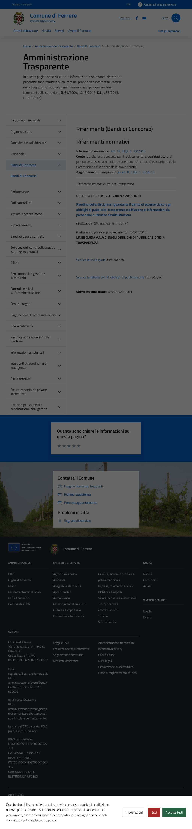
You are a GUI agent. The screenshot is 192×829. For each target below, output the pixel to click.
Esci (154, 812)
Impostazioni (134, 812)
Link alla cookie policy (41, 820)
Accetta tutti (174, 812)
